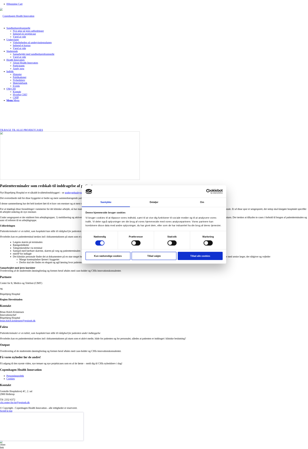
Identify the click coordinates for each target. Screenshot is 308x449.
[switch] (136, 243)
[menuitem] (157, 32)
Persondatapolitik (15, 375)
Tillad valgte (154, 256)
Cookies (10, 378)
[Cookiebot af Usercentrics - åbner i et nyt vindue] (209, 191)
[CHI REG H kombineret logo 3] (17, 16)
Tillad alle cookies (200, 256)
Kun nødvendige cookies (108, 256)
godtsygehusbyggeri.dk (76, 192)
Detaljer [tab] (154, 202)
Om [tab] (202, 202)
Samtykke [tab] (105, 202)
